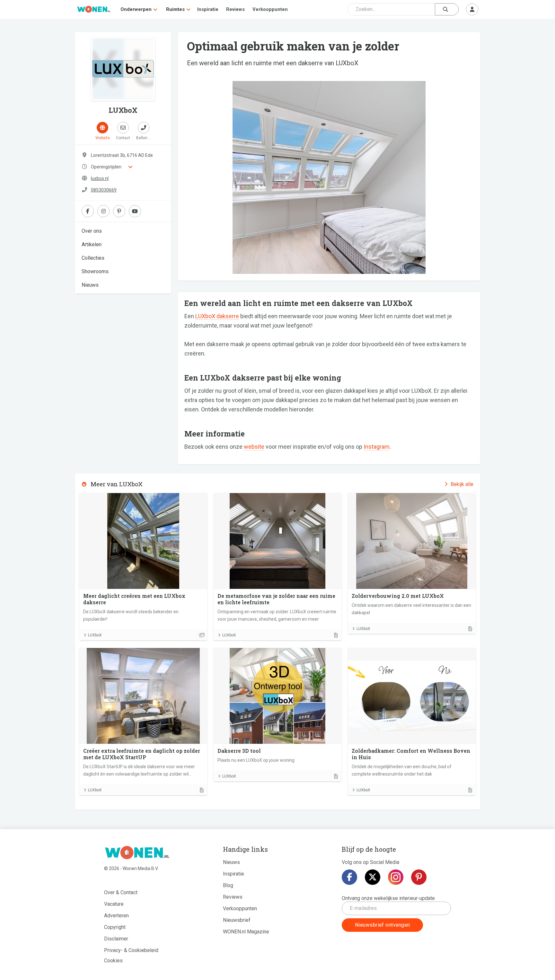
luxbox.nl (100, 178)
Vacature (114, 904)
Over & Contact (120, 892)
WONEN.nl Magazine (246, 932)
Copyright (115, 927)
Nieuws (90, 285)
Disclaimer (116, 939)
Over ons (92, 231)
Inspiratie (207, 9)
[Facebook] (349, 877)
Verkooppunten (270, 9)
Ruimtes (175, 9)
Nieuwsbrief (237, 920)
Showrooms (95, 271)
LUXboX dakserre (217, 316)
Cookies (113, 961)
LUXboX (95, 635)
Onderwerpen (136, 9)
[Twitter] (372, 877)
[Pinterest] (419, 877)
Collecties (93, 258)
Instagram (377, 446)
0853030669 (104, 190)
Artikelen (91, 244)
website (254, 446)
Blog (228, 885)
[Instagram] (395, 877)
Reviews (235, 9)
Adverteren (116, 916)
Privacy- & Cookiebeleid (131, 950)
